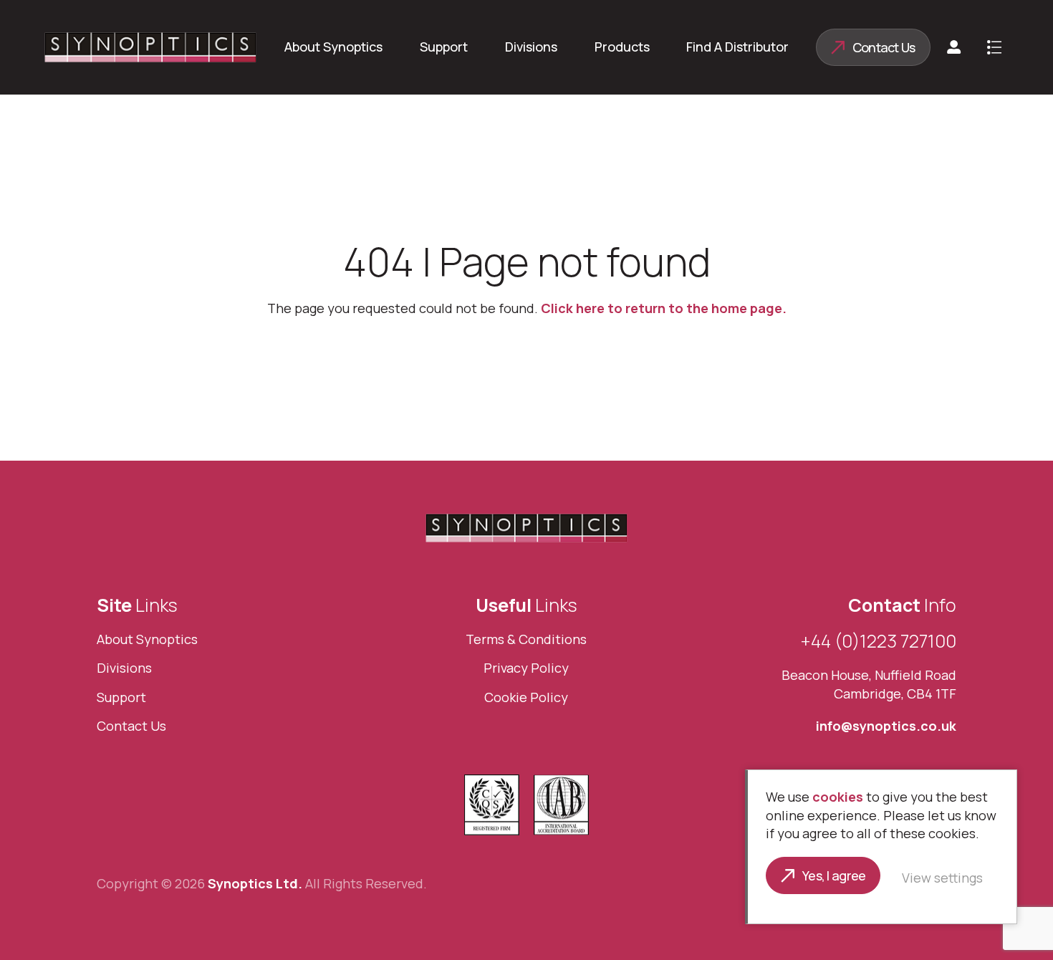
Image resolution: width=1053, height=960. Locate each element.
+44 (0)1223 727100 (878, 640)
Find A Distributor (737, 46)
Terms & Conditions (526, 639)
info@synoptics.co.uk (886, 725)
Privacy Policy (526, 667)
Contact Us (883, 47)
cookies (837, 796)
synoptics (150, 47)
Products (622, 46)
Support (444, 46)
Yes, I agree (833, 875)
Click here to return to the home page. (664, 308)
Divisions (531, 46)
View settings (942, 877)
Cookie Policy (526, 697)
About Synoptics (333, 46)
